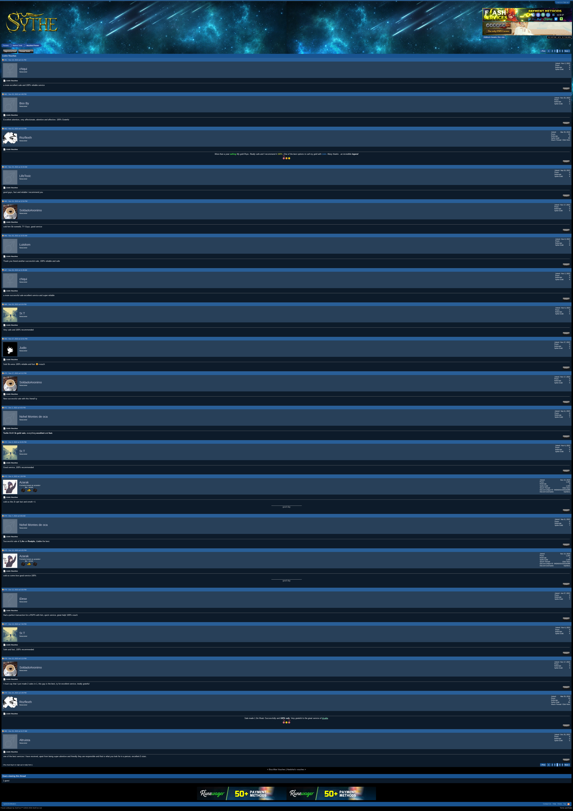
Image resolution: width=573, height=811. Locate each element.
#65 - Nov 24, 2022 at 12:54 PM (15, 201)
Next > (567, 51)
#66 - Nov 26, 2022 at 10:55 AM (15, 236)
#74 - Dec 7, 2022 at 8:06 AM (14, 516)
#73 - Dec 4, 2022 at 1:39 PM (15, 476)
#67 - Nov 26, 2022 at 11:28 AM (15, 270)
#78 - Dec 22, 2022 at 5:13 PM (15, 658)
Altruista (24, 740)
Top (564, 804)
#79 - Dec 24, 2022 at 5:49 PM (15, 693)
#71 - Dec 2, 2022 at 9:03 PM (15, 408)
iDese (23, 598)
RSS (568, 804)
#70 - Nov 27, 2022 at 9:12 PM (15, 373)
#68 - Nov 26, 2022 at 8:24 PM (15, 304)
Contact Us (547, 804)
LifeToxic (25, 176)
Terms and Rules (566, 808)
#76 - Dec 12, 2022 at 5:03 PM (15, 590)
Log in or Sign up (562, 2)
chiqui (23, 69)
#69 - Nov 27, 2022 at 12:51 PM (15, 339)
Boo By (24, 103)
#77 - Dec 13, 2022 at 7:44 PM (15, 624)
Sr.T (22, 313)
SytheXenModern (9, 804)
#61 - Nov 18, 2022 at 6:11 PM (15, 60)
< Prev (543, 51)
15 (569, 134)
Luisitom (24, 244)
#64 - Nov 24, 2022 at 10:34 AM (15, 167)
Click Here (566, 140)
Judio (22, 347)
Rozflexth (25, 137)
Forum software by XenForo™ (21, 808)
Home (559, 804)
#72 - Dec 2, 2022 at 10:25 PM (15, 442)
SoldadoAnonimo (30, 210)
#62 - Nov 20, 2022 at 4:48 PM (15, 94)
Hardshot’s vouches (295, 769)
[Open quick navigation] (570, 45)
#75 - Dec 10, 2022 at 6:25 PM (15, 550)
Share (566, 89)
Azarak (24, 482)
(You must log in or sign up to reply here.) (18, 765)
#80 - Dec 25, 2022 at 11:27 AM (15, 731)
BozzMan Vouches (277, 769)
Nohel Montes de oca (33, 416)
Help (554, 804)
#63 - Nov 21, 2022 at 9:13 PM (15, 129)
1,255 (568, 482)
